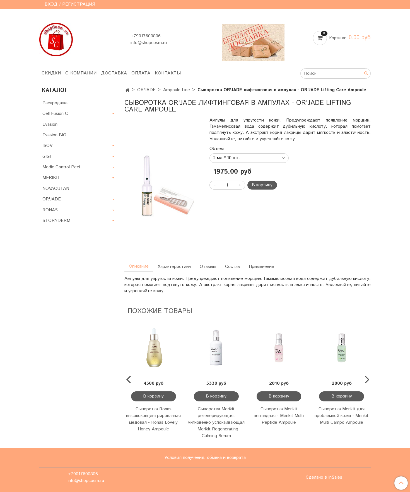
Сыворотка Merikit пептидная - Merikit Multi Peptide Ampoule (279, 416)
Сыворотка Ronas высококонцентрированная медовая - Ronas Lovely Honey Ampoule (153, 419)
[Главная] (128, 90)
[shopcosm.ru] (56, 38)
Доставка (114, 73)
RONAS (50, 210)
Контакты (168, 73)
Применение (261, 266)
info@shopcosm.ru (149, 43)
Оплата (140, 73)
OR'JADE (146, 90)
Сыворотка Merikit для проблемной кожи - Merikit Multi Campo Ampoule (341, 416)
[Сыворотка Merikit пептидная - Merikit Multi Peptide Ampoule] (279, 348)
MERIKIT (51, 177)
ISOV (47, 145)
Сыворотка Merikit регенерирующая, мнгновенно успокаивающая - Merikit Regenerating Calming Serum (216, 422)
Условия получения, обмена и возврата (205, 457)
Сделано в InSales (324, 477)
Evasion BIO (54, 135)
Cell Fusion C (55, 113)
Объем (216, 149)
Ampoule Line (176, 90)
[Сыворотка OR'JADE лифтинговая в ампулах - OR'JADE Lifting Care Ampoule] (162, 185)
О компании (81, 73)
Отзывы (208, 266)
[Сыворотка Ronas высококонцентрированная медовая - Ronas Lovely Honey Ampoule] (153, 348)
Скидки (51, 73)
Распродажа (54, 103)
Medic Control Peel (61, 167)
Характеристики (174, 266)
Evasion (49, 124)
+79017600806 (146, 36)
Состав (232, 266)
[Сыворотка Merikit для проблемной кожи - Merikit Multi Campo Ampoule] (341, 348)
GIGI (46, 156)
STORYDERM (56, 220)
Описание (139, 266)
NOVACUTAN (55, 188)
